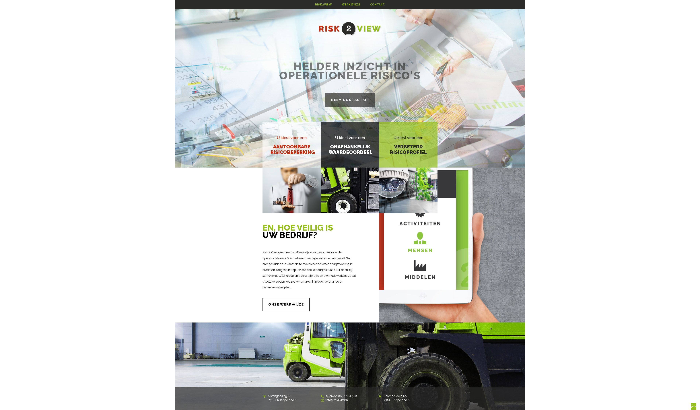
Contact (377, 4)
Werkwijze (351, 4)
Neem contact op (350, 100)
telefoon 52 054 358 (341, 396)
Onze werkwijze (286, 304)
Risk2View (323, 4)
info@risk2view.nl (337, 400)
